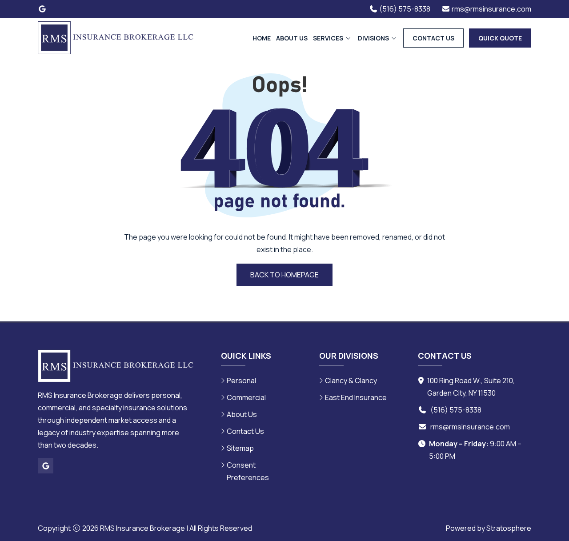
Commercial (246, 397)
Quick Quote (500, 38)
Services (329, 38)
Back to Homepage (284, 275)
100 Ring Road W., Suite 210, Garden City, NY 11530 (471, 387)
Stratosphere (508, 528)
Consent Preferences (248, 471)
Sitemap (240, 448)
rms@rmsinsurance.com (470, 427)
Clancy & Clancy (351, 380)
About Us (292, 38)
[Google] (42, 9)
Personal (241, 380)
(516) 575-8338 (455, 410)
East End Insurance (356, 397)
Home (261, 38)
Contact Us (433, 38)
